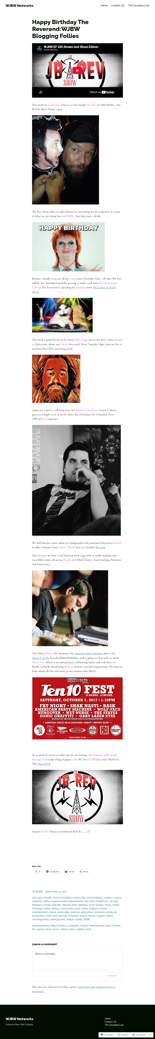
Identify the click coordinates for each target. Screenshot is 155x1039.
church (56, 897)
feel (86, 901)
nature (64, 929)
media (115, 904)
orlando (102, 908)
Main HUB (44, 764)
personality (63, 912)
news (85, 908)
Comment (112, 975)
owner (52, 912)
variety (78, 919)
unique (70, 919)
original (93, 908)
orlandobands (40, 912)
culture (118, 897)
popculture (87, 912)
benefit (47, 897)
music (77, 908)
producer (111, 912)
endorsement (59, 901)
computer (73, 925)
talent (110, 915)
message (37, 908)
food (92, 901)
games (41, 929)
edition (46, 901)
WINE (86, 919)
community (79, 897)
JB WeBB (37, 891)
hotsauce (37, 904)
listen (74, 904)
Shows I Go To (40, 658)
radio (48, 915)
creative (108, 897)
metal (47, 908)
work (88, 929)
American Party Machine (88, 653)
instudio (56, 904)
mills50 (55, 908)
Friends (116, 925)
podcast (75, 912)
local (91, 904)
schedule (73, 915)
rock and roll (60, 915)
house (47, 904)
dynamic (37, 901)
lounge (99, 904)
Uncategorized (40, 919)
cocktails (66, 897)
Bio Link (100, 547)
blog (52, 925)
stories (91, 915)
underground (57, 919)
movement (66, 908)
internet (66, 904)
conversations (94, 897)
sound (83, 915)
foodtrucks (102, 901)
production (38, 915)
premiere (100, 912)
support (100, 915)
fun (34, 929)
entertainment (75, 901)
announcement (40, 925)
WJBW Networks (19, 5)
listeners (83, 904)
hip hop (114, 901)
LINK (69, 348)
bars (40, 897)
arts (34, 897)
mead (108, 904)
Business (62, 925)
